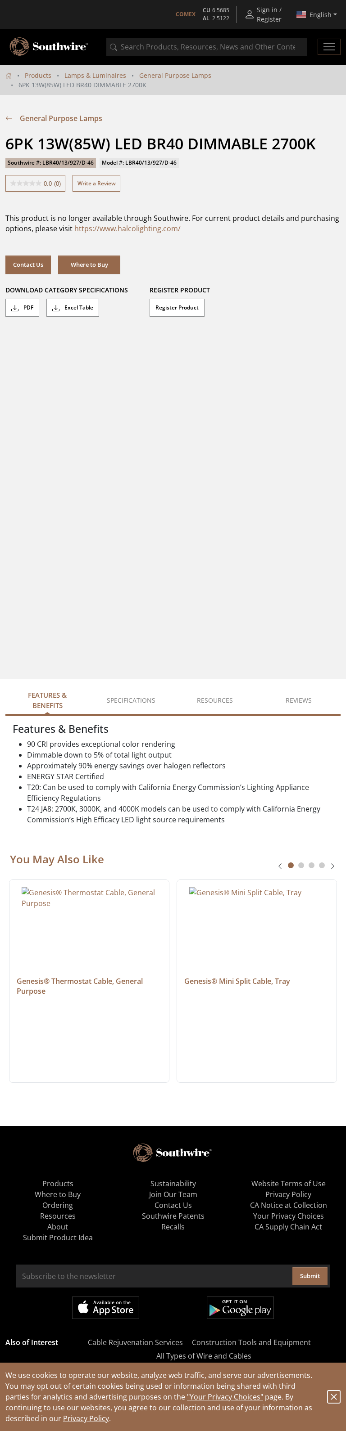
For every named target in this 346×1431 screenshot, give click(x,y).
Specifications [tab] (131, 700)
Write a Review (96, 183)
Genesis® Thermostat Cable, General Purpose (81, 986)
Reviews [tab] (299, 700)
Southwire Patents (173, 1216)
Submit (310, 1276)
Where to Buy (89, 264)
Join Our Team (173, 1194)
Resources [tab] (215, 700)
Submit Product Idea (58, 1238)
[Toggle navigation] (329, 47)
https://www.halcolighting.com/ (127, 228)
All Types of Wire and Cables (203, 1356)
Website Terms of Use (288, 1184)
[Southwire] (49, 47)
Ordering (57, 1205)
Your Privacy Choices (288, 1216)
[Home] (8, 75)
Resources (58, 1216)
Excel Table (78, 307)
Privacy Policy (86, 1418)
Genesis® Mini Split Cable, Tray (237, 981)
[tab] (291, 865)
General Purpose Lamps (175, 75)
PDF (27, 307)
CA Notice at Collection (288, 1205)
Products (38, 75)
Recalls (173, 1227)
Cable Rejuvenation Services (135, 1342)
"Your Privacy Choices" (225, 1397)
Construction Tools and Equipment (251, 1342)
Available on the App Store (105, 1307)
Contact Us (28, 264)
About (57, 1227)
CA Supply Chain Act (288, 1227)
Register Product (177, 307)
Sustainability (173, 1184)
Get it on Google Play (240, 1307)
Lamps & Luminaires (95, 75)
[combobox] (206, 47)
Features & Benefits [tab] (47, 700)
